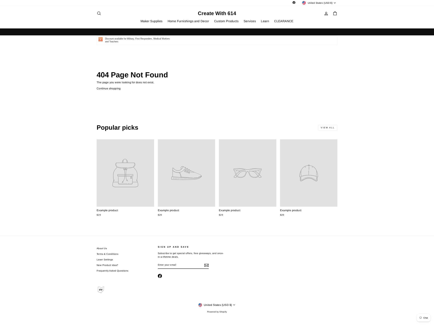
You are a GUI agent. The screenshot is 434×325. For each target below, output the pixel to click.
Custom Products (226, 21)
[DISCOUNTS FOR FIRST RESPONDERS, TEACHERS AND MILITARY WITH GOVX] (217, 32)
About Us (102, 248)
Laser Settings (105, 259)
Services (250, 21)
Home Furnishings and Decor (188, 21)
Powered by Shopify (217, 312)
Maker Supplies (152, 21)
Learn (265, 21)
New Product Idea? (107, 265)
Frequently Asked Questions (112, 270)
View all (328, 127)
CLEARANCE (283, 21)
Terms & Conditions (107, 254)
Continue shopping (109, 88)
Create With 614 (217, 13)
